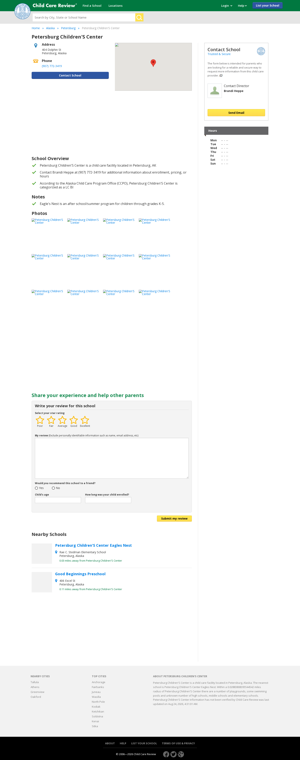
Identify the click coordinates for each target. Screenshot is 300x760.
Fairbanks (98, 687)
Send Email (236, 113)
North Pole (98, 702)
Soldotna (97, 716)
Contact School (70, 75)
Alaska (50, 28)
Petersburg (68, 28)
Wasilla (96, 697)
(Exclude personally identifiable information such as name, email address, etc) (86, 435)
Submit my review (174, 518)
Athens (35, 687)
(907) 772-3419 (52, 66)
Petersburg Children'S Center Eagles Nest (94, 545)
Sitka (95, 726)
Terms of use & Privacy (178, 743)
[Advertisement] (112, 123)
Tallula (35, 682)
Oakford (36, 697)
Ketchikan (98, 711)
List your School (267, 5)
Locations (115, 6)
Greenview (37, 692)
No (58, 488)
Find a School (92, 6)
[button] (153, 63)
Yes (41, 488)
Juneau (96, 692)
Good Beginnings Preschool (81, 573)
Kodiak (96, 706)
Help (123, 743)
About (110, 743)
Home (36, 28)
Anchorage (98, 682)
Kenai (95, 721)
